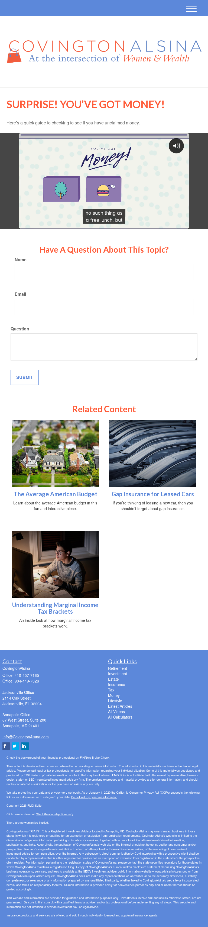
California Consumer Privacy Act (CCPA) (143, 792)
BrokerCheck (100, 757)
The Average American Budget (55, 494)
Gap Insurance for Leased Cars (153, 494)
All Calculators (120, 717)
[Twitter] (49, 79)
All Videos (116, 711)
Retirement (117, 668)
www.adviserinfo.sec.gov (171, 871)
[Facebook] (64, 79)
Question (20, 329)
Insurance (116, 684)
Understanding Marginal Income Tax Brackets (55, 608)
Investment (117, 673)
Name (21, 260)
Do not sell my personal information (94, 797)
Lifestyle (115, 700)
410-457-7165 (153, 78)
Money (114, 695)
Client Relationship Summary (54, 814)
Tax (111, 690)
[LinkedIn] (57, 79)
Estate (113, 679)
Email (20, 294)
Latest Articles (120, 706)
